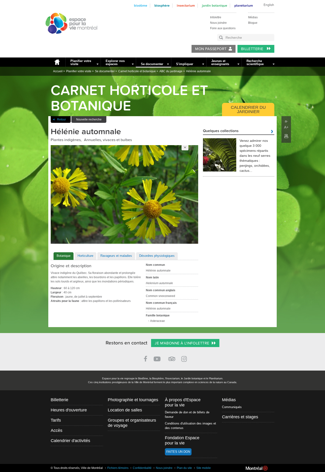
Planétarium (243, 6)
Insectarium (186, 6)
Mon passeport (211, 49)
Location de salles (125, 410)
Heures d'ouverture (69, 410)
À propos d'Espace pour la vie (183, 402)
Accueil (56, 62)
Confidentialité (142, 468)
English (269, 5)
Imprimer (286, 136)
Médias (253, 17)
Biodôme (140, 6)
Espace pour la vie (68, 38)
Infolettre (215, 17)
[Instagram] (185, 358)
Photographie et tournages (133, 399)
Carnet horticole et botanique (137, 71)
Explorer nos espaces (115, 62)
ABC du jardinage (170, 71)
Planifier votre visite (80, 62)
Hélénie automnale (198, 71)
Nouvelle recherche (89, 119)
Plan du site (184, 468)
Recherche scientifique (255, 62)
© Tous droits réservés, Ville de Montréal (77, 468)
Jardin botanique (214, 6)
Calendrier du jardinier (248, 109)
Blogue (252, 22)
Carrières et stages (240, 417)
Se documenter (152, 64)
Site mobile (203, 468)
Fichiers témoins (117, 468)
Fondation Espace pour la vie (182, 440)
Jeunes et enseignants (220, 62)
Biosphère (162, 6)
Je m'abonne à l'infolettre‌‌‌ (182, 343)
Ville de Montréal (257, 468)
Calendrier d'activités (70, 440)
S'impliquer (184, 64)
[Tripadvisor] (172, 357)
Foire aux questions (223, 28)
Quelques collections (221, 131)
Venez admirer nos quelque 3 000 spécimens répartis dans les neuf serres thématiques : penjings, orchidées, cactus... (255, 155)
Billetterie (253, 49)
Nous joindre (218, 22)
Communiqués (232, 407)
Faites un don (178, 451)
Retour (61, 119)
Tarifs (56, 420)
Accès (56, 430)
